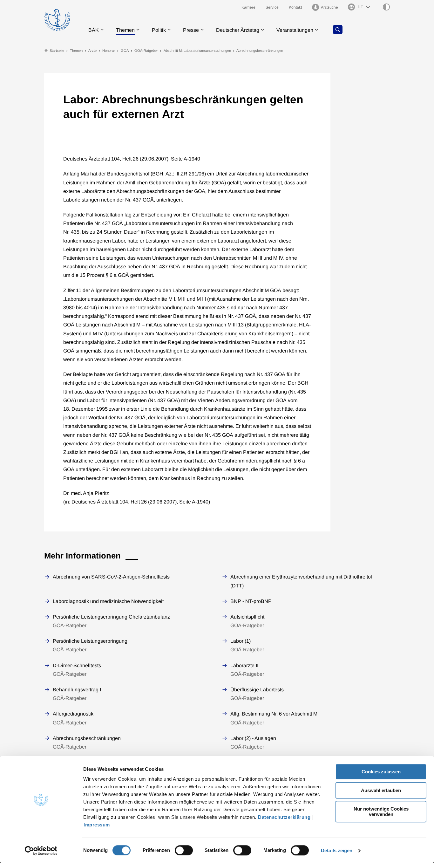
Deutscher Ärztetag (237, 30)
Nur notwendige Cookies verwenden (381, 811)
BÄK (93, 30)
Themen (125, 30)
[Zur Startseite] (57, 20)
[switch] (184, 850)
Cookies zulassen (381, 771)
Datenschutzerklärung (284, 817)
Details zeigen (336, 850)
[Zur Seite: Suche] (337, 29)
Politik (159, 30)
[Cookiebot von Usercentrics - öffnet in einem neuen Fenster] (41, 850)
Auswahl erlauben (381, 790)
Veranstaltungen (294, 30)
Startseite (57, 50)
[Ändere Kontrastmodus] (386, 6)
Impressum (97, 824)
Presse (191, 30)
